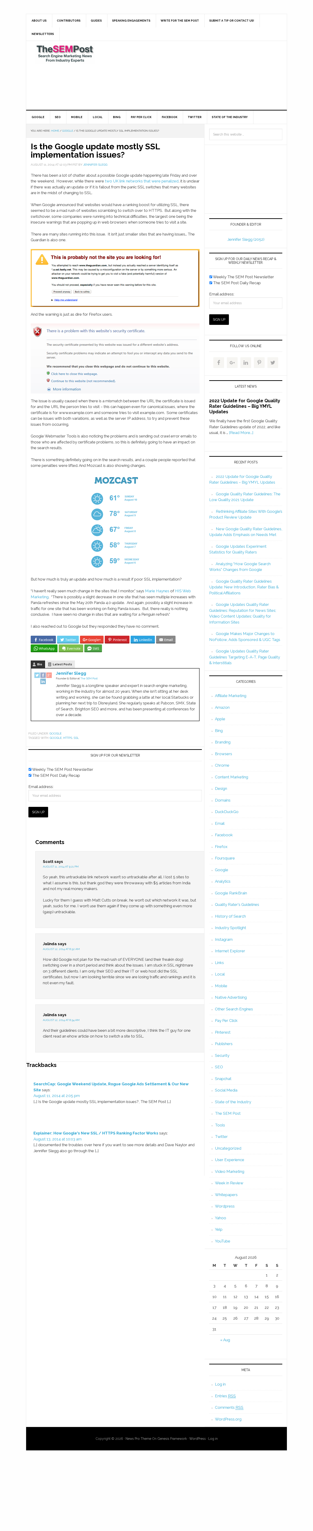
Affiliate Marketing (230, 695)
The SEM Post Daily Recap (55, 775)
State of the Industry (233, 1102)
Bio (39, 664)
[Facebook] (43, 675)
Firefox (221, 846)
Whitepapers (226, 1194)
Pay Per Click (226, 1020)
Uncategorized (228, 1148)
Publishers (224, 1043)
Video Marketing (229, 1171)
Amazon (222, 707)
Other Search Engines (234, 1009)
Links (219, 962)
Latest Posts (62, 664)
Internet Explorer (230, 951)
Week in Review (229, 1183)
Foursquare (225, 858)
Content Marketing (231, 777)
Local (220, 974)
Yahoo (220, 1218)
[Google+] (49, 675)
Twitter (221, 1136)
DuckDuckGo (227, 811)
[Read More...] (241, 432)
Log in (220, 1384)
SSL (76, 738)
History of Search (230, 916)
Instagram (224, 939)
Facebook (224, 835)
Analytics (223, 881)
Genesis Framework (172, 1438)
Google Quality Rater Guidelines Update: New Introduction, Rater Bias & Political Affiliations (244, 587)
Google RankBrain (231, 893)
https (67, 738)
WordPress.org (228, 1419)
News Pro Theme (138, 1438)
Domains (223, 800)
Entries (225, 1396)
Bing (219, 730)
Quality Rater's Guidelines (237, 904)
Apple (220, 719)
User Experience (229, 1159)
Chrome (222, 765)
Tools (220, 1125)
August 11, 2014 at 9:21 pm (61, 866)
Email (220, 823)
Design (221, 788)
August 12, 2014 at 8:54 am (61, 1020)
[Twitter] (37, 675)
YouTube (222, 1241)
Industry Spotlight (230, 927)
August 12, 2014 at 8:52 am (61, 949)
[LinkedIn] (43, 682)
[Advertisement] (191, 75)
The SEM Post (65, 53)
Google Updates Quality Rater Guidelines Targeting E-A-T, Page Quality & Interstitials (244, 657)
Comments (229, 1407)
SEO (219, 1067)
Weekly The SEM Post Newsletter (62, 769)
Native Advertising (231, 997)
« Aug (225, 1340)
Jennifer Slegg (71, 673)
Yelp (218, 1229)
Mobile (221, 986)
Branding (223, 742)
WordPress (197, 1438)
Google (55, 733)
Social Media (226, 1090)
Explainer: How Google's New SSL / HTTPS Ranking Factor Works (95, 1133)
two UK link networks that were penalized (141, 181)
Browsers (223, 753)
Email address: (40, 786)
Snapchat (223, 1078)
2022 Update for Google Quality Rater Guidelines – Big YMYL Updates (244, 406)
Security (222, 1055)
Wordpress (225, 1206)
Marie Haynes (157, 591)
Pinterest (223, 1032)
